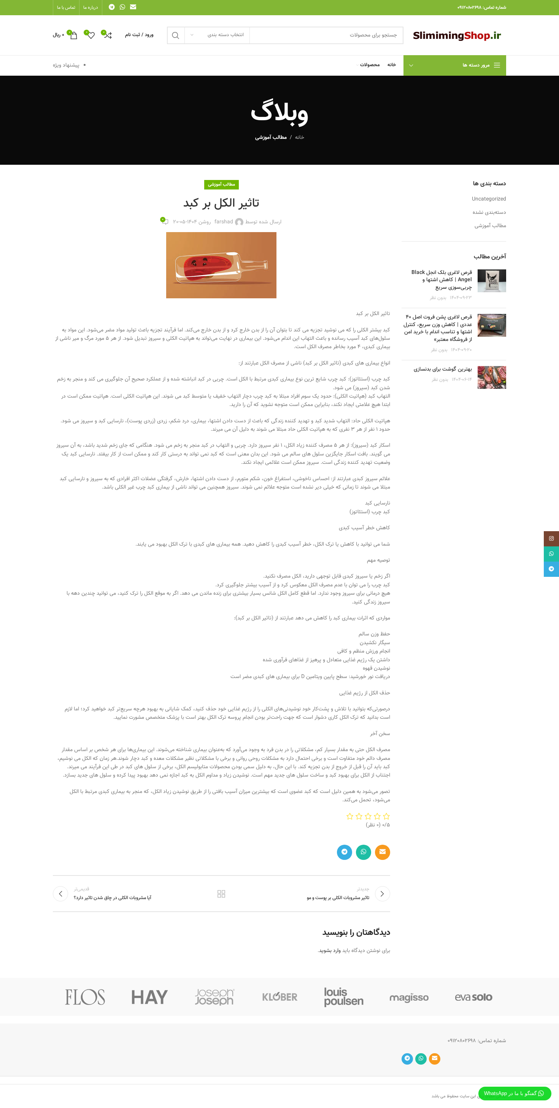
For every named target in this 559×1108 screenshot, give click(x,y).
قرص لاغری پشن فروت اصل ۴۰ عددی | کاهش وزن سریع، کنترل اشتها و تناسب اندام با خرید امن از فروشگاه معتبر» (437, 328)
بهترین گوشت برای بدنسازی (443, 369)
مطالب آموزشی (271, 138)
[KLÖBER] (279, 997)
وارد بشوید (330, 951)
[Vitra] (473, 997)
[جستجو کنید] (175, 35)
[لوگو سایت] (458, 35)
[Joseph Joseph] (215, 997)
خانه (299, 138)
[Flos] (85, 997)
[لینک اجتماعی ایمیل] (133, 7)
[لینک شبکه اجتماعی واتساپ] (122, 7)
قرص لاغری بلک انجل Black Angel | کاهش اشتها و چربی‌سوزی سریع (441, 280)
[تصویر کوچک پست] (492, 285)
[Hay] (150, 997)
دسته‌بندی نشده (489, 213)
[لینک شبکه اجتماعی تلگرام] (111, 7)
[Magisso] (408, 997)
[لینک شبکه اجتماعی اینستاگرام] (551, 538)
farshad (223, 222)
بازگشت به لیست (221, 893)
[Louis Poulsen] (344, 997)
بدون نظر (438, 298)
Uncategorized (489, 200)
